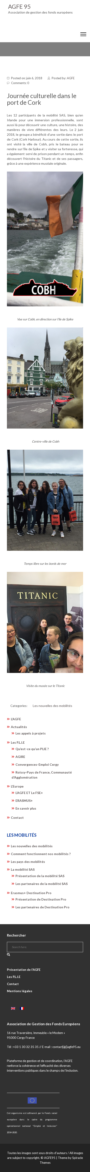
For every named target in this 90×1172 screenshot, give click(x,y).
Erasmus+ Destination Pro (31, 893)
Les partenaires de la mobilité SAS (41, 884)
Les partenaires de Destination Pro (42, 907)
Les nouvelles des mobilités (52, 706)
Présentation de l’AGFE (23, 969)
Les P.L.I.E (18, 742)
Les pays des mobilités (28, 862)
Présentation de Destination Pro (40, 899)
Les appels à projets (30, 733)
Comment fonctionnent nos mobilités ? (41, 854)
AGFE (71, 78)
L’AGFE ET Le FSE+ (29, 793)
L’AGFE (16, 719)
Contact (17, 817)
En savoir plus (25, 808)
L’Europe (17, 786)
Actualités (19, 727)
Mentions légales (19, 991)
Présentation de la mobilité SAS (39, 876)
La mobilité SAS (23, 869)
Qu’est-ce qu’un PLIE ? (32, 749)
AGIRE (20, 757)
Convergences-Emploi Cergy (37, 764)
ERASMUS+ (24, 800)
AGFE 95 (19, 6)
